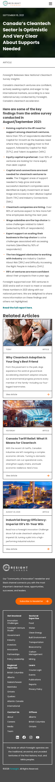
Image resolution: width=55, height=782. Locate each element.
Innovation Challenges (12, 622)
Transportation (36, 642)
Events (32, 674)
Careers (11, 721)
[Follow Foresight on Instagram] (31, 737)
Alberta (10, 677)
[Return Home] (11, 4)
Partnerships (13, 654)
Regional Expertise (12, 666)
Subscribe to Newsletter (31, 601)
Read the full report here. (17, 307)
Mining (32, 659)
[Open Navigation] (50, 4)
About (10, 717)
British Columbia (15, 672)
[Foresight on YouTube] (38, 737)
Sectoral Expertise (34, 617)
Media (10, 726)
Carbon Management (35, 653)
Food (31, 623)
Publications (35, 679)
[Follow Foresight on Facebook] (24, 737)
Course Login (35, 670)
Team (10, 731)
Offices (33, 712)
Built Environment (37, 637)
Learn (32, 665)
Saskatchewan (14, 682)
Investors (11, 644)
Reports (32, 684)
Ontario (11, 691)
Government (13, 635)
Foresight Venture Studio (16, 629)
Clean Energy (35, 632)
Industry (11, 640)
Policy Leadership (15, 659)
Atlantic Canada (15, 701)
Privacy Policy (35, 689)
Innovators (12, 649)
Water (32, 627)
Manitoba (12, 686)
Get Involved (14, 615)
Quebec (11, 696)
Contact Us (13, 712)
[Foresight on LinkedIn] (17, 737)
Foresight (14, 768)
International (13, 706)
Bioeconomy (35, 647)
